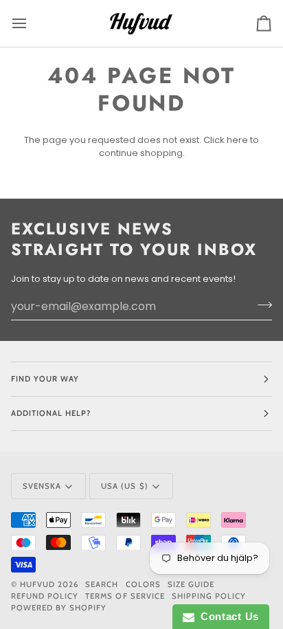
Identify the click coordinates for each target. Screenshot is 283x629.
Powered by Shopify (58, 608)
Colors (143, 584)
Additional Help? (51, 413)
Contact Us (226, 616)
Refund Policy (44, 596)
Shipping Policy (209, 596)
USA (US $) (124, 486)
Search (101, 584)
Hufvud (37, 584)
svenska (42, 486)
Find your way (45, 379)
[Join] (260, 305)
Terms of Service (124, 596)
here (237, 139)
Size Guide (191, 584)
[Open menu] (31, 23)
